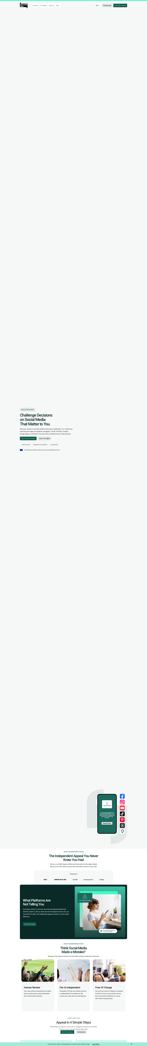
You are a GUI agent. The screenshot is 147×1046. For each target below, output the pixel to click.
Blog (57, 5)
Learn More (95, 1044)
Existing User (81, 1032)
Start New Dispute (67, 1032)
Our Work (35, 5)
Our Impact (44, 5)
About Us (51, 5)
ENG (97, 5)
